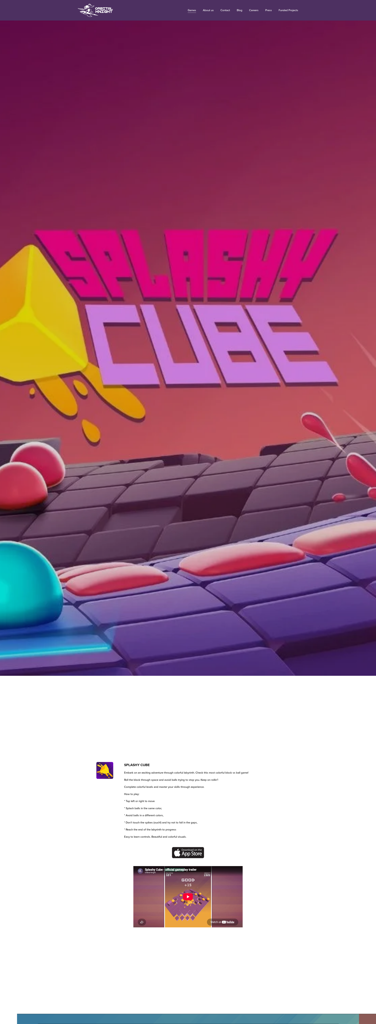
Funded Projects (288, 10)
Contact (225, 10)
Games (192, 10)
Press (268, 10)
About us (208, 10)
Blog (239, 10)
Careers (253, 10)
